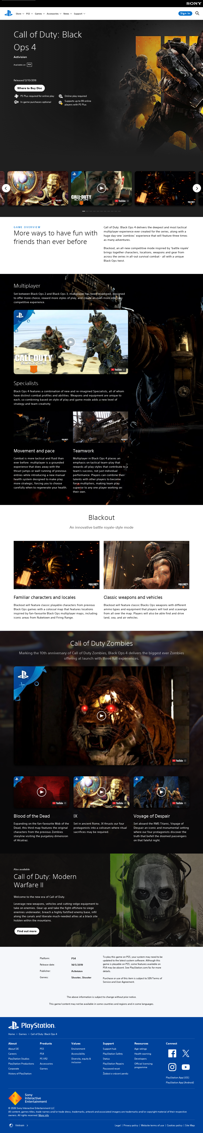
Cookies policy (174, 1125)
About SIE (13, 1048)
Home (11, 1034)
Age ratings (140, 1048)
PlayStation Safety (113, 1053)
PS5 (28, 13)
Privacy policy (131, 1125)
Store (18, 13)
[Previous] (6, 188)
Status (106, 1058)
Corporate (13, 1068)
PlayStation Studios (18, 1058)
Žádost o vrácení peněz (115, 1073)
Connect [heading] (171, 1043)
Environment (78, 1048)
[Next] (197, 188)
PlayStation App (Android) (180, 1082)
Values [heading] (75, 1043)
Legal (118, 1125)
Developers (140, 1058)
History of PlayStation (20, 1073)
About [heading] (12, 1043)
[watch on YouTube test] (122, 200)
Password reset (111, 1068)
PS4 (42, 1053)
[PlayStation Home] (8, 13)
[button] (101, 188)
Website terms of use (152, 1125)
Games (38, 13)
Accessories (52, 13)
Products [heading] (46, 1043)
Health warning (142, 1053)
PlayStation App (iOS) (177, 1077)
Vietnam (19, 1125)
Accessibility (78, 1053)
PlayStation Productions (21, 1063)
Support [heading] (108, 1043)
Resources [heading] (141, 1043)
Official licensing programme (143, 1065)
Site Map (190, 1125)
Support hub (109, 1048)
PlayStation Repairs (113, 1063)
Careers (12, 1053)
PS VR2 (43, 1058)
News (66, 13)
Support (78, 13)
